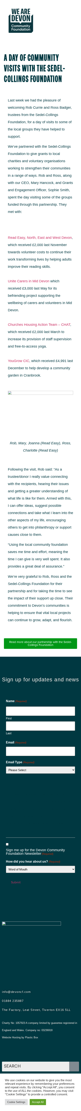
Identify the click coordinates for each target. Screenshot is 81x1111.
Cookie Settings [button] (16, 1102)
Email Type (20, 762)
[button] (59, 20)
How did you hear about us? (33, 861)
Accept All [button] (38, 1102)
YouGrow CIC (18, 361)
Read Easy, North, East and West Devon (40, 238)
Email (16, 742)
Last (8, 733)
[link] (28, 281)
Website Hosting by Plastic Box (20, 1037)
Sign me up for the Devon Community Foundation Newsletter (35, 851)
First (9, 718)
